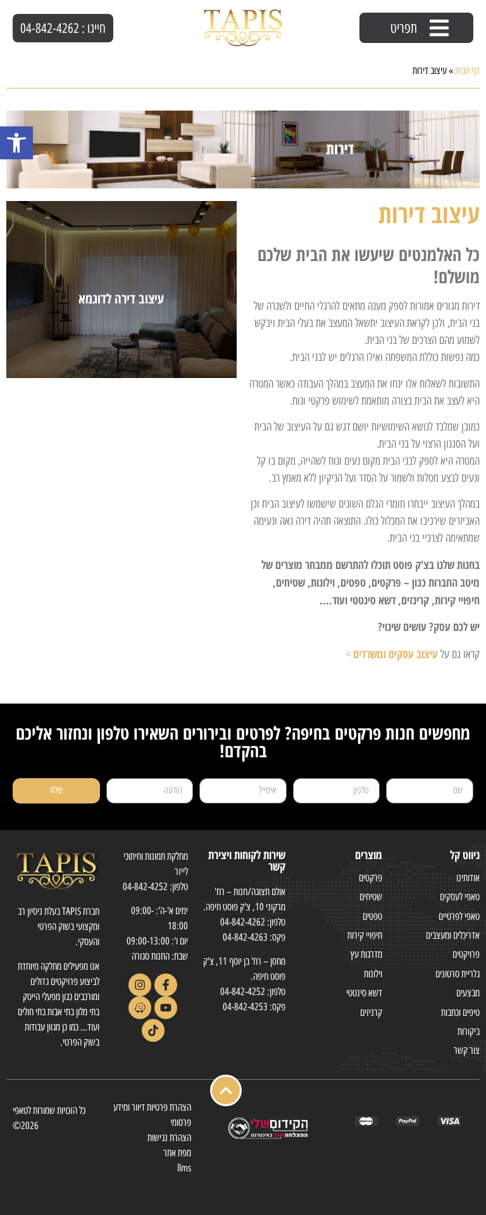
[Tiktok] (153, 1030)
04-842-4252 (242, 992)
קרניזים (371, 1012)
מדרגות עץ (366, 954)
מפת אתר (177, 1153)
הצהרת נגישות (169, 1138)
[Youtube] (165, 1007)
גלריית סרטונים (457, 974)
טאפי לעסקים (460, 897)
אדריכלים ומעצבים (453, 935)
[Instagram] (139, 985)
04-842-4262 (242, 922)
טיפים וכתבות (460, 1012)
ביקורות (469, 1031)
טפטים (372, 916)
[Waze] (139, 1007)
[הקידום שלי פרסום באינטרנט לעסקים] (266, 1136)
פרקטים (370, 878)
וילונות (373, 974)
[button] (16, 142)
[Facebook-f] (165, 985)
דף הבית (467, 70)
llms (184, 1168)
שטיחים (370, 897)
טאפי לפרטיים (459, 916)
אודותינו (468, 878)
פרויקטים (466, 954)
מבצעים (468, 993)
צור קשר (467, 1050)
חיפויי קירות (364, 935)
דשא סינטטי (364, 993)
